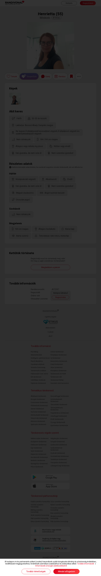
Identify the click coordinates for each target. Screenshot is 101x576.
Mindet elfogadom (66, 571)
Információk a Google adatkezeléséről (51, 566)
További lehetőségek (36, 571)
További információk (85, 564)
